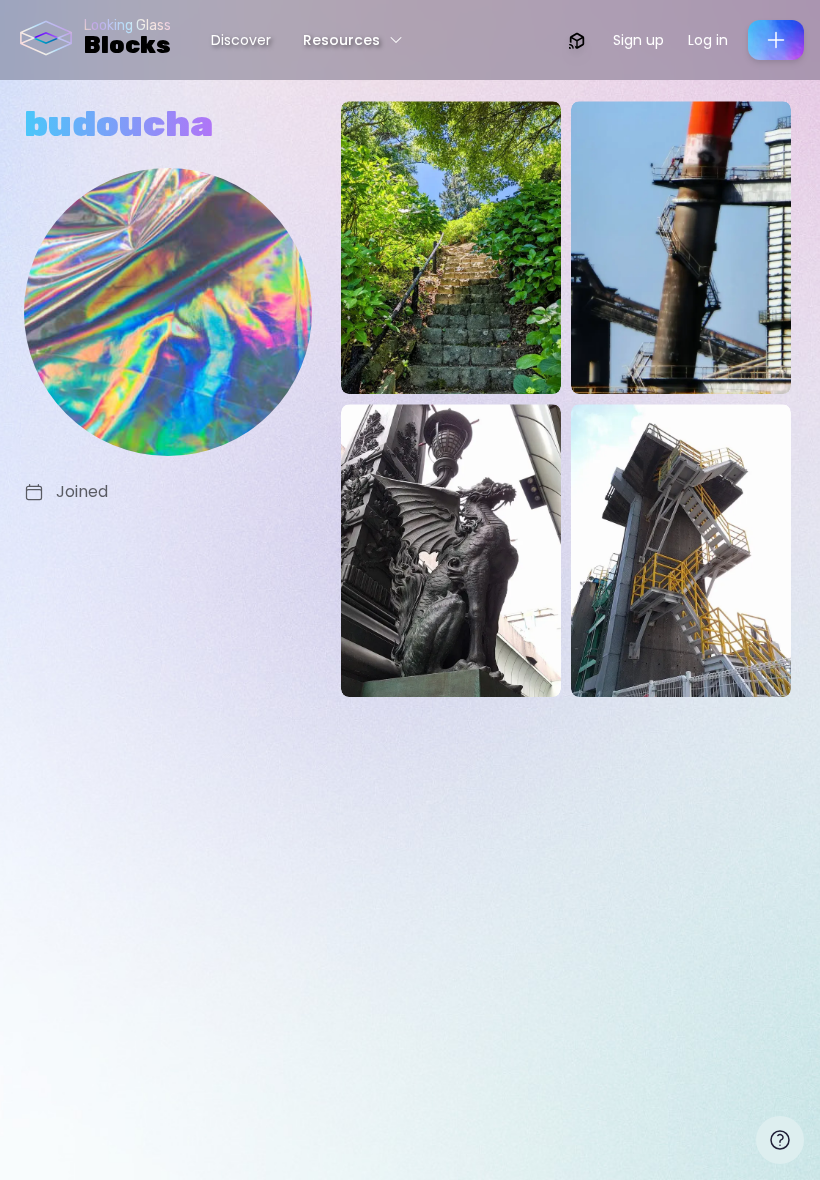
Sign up (638, 40)
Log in (708, 40)
